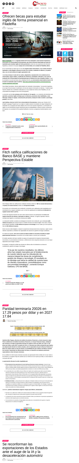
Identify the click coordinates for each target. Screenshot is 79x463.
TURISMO (37, 8)
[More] (39, 119)
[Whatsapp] (29, 119)
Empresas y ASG (63, 8)
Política (50, 8)
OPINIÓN (55, 8)
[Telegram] (34, 119)
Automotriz (43, 8)
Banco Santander (7, 60)
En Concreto (10, 28)
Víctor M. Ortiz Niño (12, 321)
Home (13, 8)
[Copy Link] (36, 119)
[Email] (31, 119)
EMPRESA (24, 8)
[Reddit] (22, 119)
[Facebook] (17, 119)
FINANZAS (30, 8)
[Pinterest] (26, 119)
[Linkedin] (24, 119)
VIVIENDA (18, 8)
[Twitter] (19, 119)
